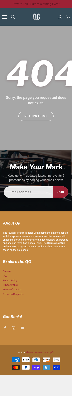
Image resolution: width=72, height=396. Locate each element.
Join (58, 49)
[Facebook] (26, 61)
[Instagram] (34, 61)
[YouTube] (42, 61)
